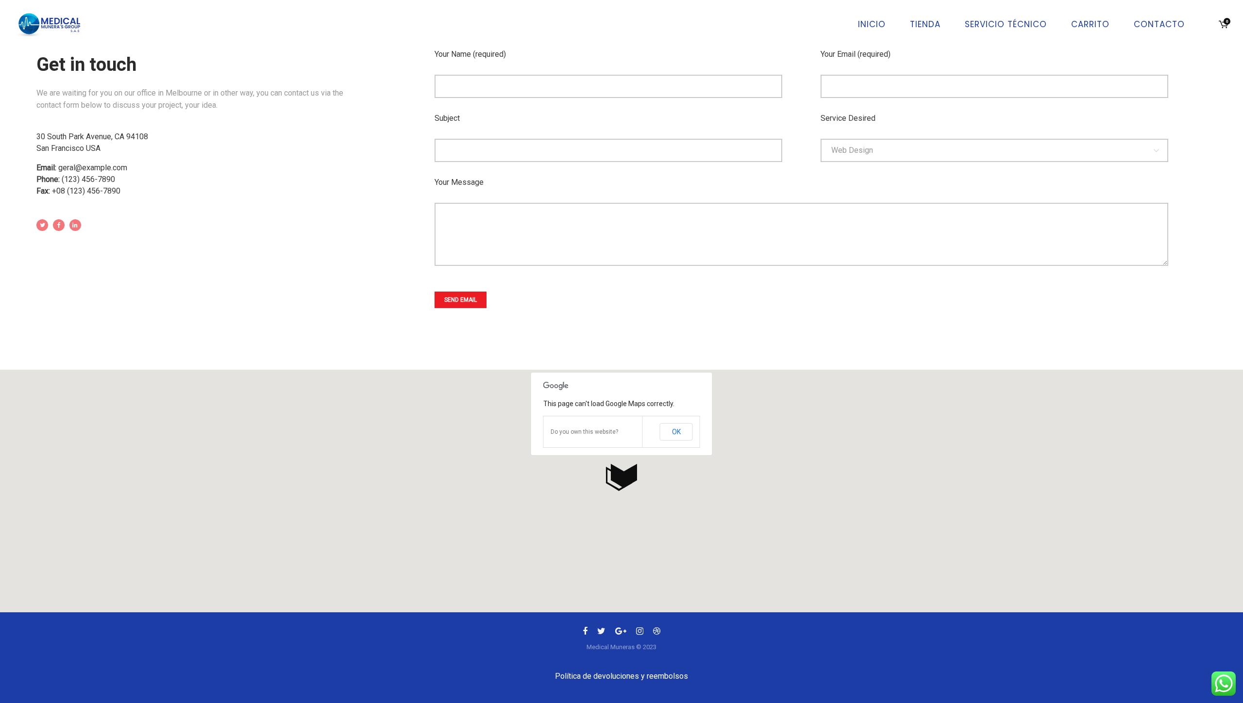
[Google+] (620, 633)
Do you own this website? (584, 431)
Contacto (1159, 24)
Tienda (925, 24)
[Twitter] (601, 633)
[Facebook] (585, 633)
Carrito (1090, 24)
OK (676, 432)
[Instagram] (639, 633)
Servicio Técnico (1006, 24)
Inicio (872, 24)
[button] (621, 477)
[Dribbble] (656, 633)
